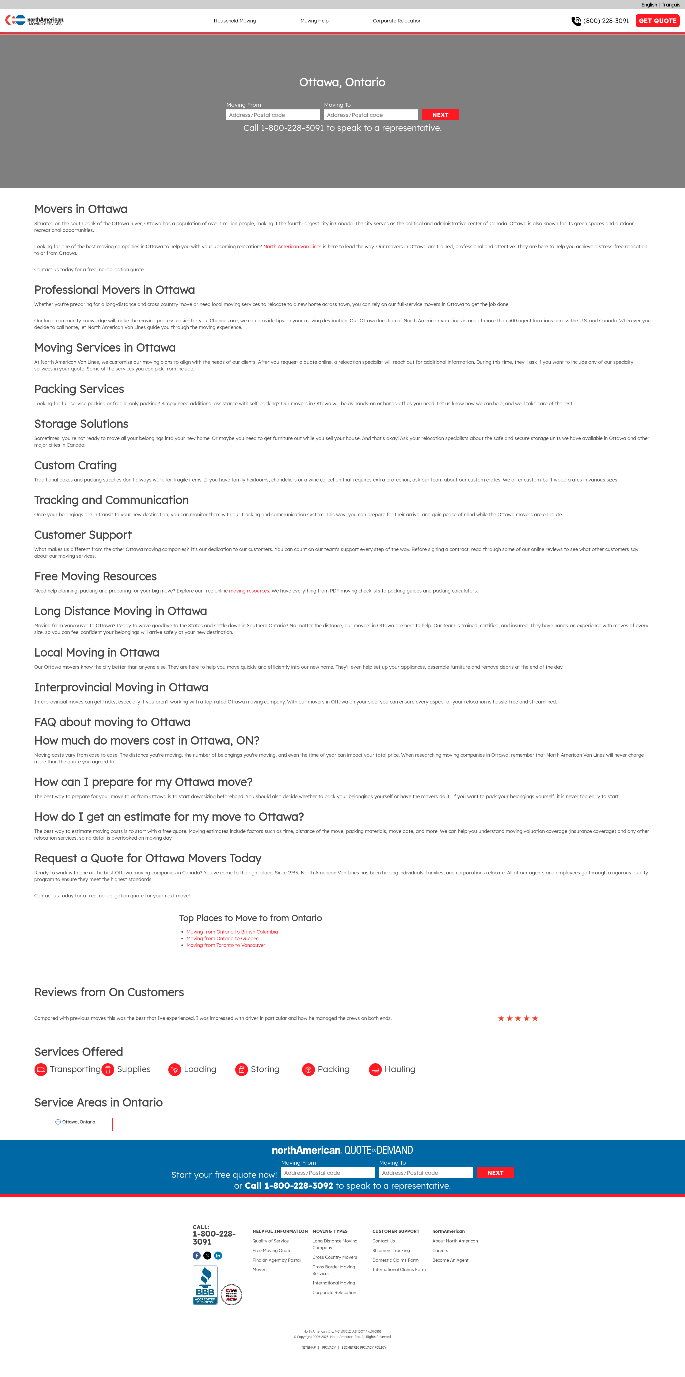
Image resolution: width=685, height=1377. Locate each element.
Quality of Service (271, 1241)
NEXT (440, 114)
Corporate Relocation (397, 21)
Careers (440, 1250)
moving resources (249, 591)
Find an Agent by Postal (277, 1260)
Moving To (337, 104)
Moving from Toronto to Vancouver (226, 945)
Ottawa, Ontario (78, 1121)
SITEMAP (309, 1347)
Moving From (243, 104)
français (671, 5)
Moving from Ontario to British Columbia (232, 932)
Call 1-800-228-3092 (289, 1185)
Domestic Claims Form (395, 1260)
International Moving (334, 1283)
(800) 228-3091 (606, 21)
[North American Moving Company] (35, 29)
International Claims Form (399, 1269)
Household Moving (235, 21)
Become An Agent (450, 1260)
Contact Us (383, 1241)
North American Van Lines (292, 246)
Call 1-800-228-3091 (283, 127)
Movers (260, 1269)
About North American (455, 1241)
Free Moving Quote (272, 1250)
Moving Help (314, 21)
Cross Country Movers (335, 1257)
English (649, 5)
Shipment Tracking (391, 1250)
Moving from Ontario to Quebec (222, 938)
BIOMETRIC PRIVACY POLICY (363, 1347)
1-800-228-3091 (214, 1235)
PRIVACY (329, 1347)
